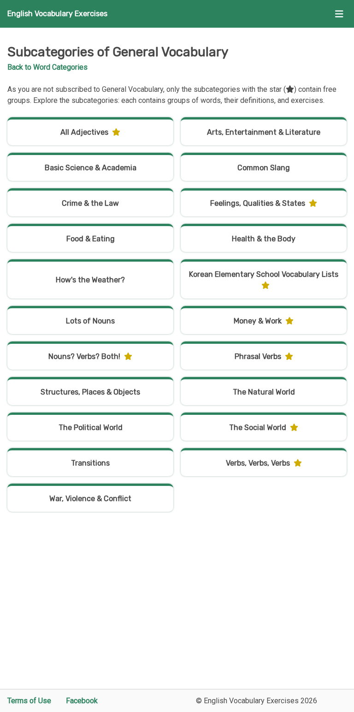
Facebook (82, 700)
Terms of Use (29, 700)
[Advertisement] (177, 609)
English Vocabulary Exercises (57, 13)
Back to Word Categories (47, 67)
